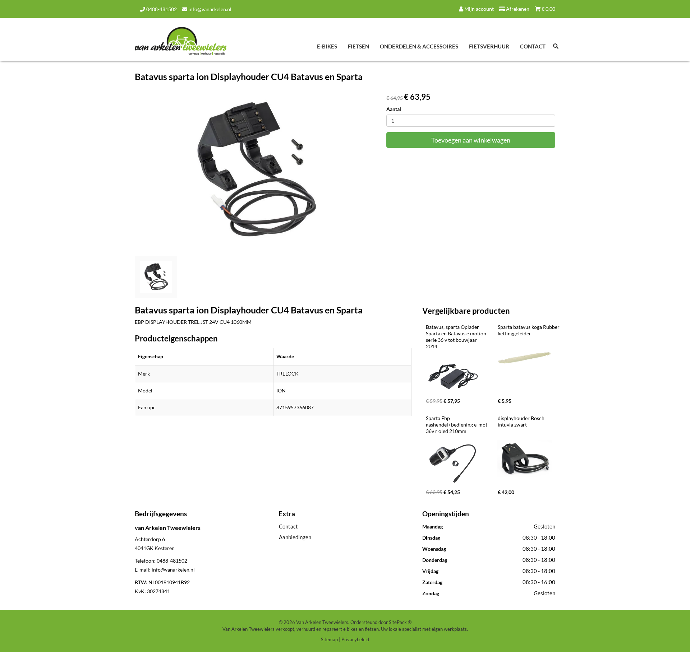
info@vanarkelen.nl (209, 9)
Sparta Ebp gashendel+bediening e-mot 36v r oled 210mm (457, 424)
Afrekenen (517, 9)
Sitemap (329, 639)
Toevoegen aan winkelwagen (470, 140)
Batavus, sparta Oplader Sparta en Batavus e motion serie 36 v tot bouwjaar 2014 (456, 336)
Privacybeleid (355, 639)
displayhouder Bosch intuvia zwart (522, 421)
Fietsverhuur (489, 46)
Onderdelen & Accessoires (419, 46)
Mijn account (478, 9)
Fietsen (358, 46)
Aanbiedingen (295, 537)
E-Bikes (327, 46)
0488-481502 (161, 9)
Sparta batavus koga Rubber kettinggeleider (529, 330)
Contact (533, 46)
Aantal (393, 109)
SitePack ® (400, 622)
